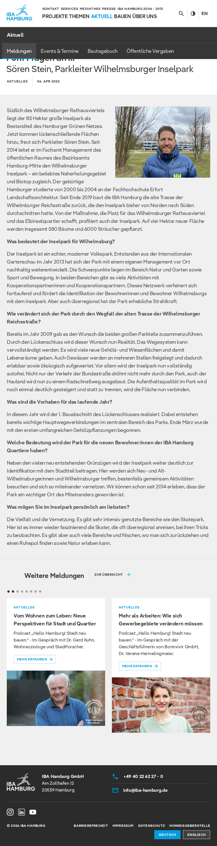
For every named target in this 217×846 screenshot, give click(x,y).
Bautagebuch (103, 51)
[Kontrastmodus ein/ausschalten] (193, 13)
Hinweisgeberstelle (189, 825)
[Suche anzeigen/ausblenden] (181, 13)
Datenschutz (151, 825)
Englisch (196, 834)
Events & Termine (60, 51)
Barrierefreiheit (91, 825)
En (204, 13)
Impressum (123, 825)
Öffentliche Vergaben (150, 51)
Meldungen (19, 51)
